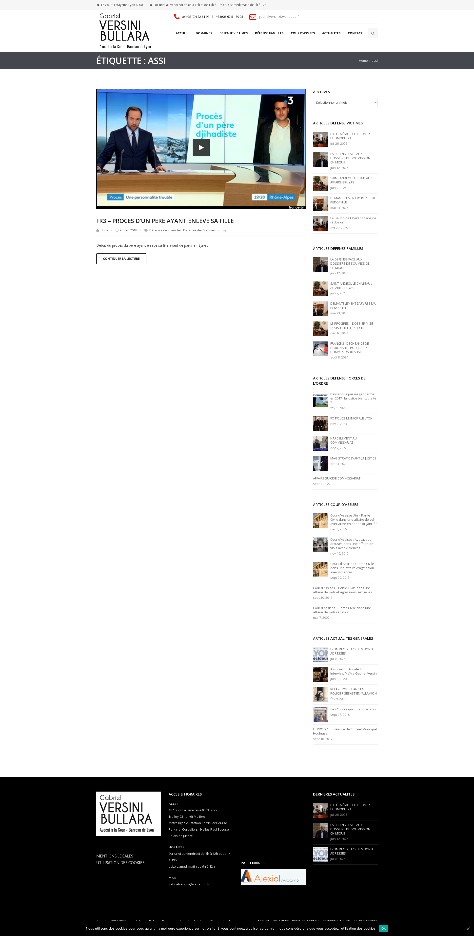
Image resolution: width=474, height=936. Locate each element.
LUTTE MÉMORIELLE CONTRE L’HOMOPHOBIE (351, 136)
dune (105, 230)
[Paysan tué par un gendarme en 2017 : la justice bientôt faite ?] (320, 399)
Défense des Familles (165, 230)
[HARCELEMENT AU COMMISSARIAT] (320, 443)
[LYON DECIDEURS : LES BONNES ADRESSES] (320, 654)
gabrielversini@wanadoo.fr (279, 16)
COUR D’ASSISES (303, 33)
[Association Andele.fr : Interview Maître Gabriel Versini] (320, 674)
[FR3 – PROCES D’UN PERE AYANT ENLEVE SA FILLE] (201, 148)
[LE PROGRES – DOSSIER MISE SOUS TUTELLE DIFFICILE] (320, 328)
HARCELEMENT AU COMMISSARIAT (343, 440)
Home (363, 60)
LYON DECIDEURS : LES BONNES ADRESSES (353, 651)
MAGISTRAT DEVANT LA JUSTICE (353, 458)
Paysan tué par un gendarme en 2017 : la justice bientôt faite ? (353, 398)
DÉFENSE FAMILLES (269, 33)
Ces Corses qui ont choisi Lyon (353, 709)
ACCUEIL (182, 33)
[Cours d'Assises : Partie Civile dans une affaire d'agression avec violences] (320, 569)
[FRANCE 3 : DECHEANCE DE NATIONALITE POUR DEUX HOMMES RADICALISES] (320, 348)
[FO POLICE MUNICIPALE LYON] (320, 423)
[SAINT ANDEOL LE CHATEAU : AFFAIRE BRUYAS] (320, 183)
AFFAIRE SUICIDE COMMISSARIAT (336, 478)
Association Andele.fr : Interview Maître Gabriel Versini (353, 671)
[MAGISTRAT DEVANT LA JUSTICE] (320, 463)
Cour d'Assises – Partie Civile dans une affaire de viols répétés (342, 610)
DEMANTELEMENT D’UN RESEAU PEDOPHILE (353, 200)
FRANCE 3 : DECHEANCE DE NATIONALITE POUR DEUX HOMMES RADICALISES (349, 347)
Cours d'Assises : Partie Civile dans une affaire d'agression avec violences (352, 568)
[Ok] (467, 928)
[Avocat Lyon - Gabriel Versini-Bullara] (127, 31)
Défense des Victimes (199, 230)
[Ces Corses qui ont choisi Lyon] (320, 714)
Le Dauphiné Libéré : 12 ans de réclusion (353, 220)
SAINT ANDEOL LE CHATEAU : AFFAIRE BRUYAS (351, 180)
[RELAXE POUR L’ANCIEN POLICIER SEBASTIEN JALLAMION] (320, 694)
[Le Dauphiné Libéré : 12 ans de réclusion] (320, 223)
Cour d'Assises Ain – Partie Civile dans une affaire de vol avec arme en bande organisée (353, 519)
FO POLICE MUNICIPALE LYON (351, 418)
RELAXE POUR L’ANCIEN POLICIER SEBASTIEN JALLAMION (353, 691)
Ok (383, 928)
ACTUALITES (331, 33)
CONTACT (355, 33)
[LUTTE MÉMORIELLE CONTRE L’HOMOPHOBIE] (320, 139)
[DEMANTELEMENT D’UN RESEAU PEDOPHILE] (320, 203)
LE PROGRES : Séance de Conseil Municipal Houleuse (345, 731)
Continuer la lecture (121, 259)
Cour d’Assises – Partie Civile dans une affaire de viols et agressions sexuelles (342, 590)
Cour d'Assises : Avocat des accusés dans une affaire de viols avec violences (351, 544)
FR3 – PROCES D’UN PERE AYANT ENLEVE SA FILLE (165, 221)
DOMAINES (204, 33)
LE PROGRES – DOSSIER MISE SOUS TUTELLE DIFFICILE (351, 325)
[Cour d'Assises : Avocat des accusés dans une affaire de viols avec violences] (320, 544)
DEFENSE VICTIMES (233, 33)
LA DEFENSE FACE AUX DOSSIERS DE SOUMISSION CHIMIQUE (350, 158)
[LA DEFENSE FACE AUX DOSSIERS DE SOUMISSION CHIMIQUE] (320, 159)
